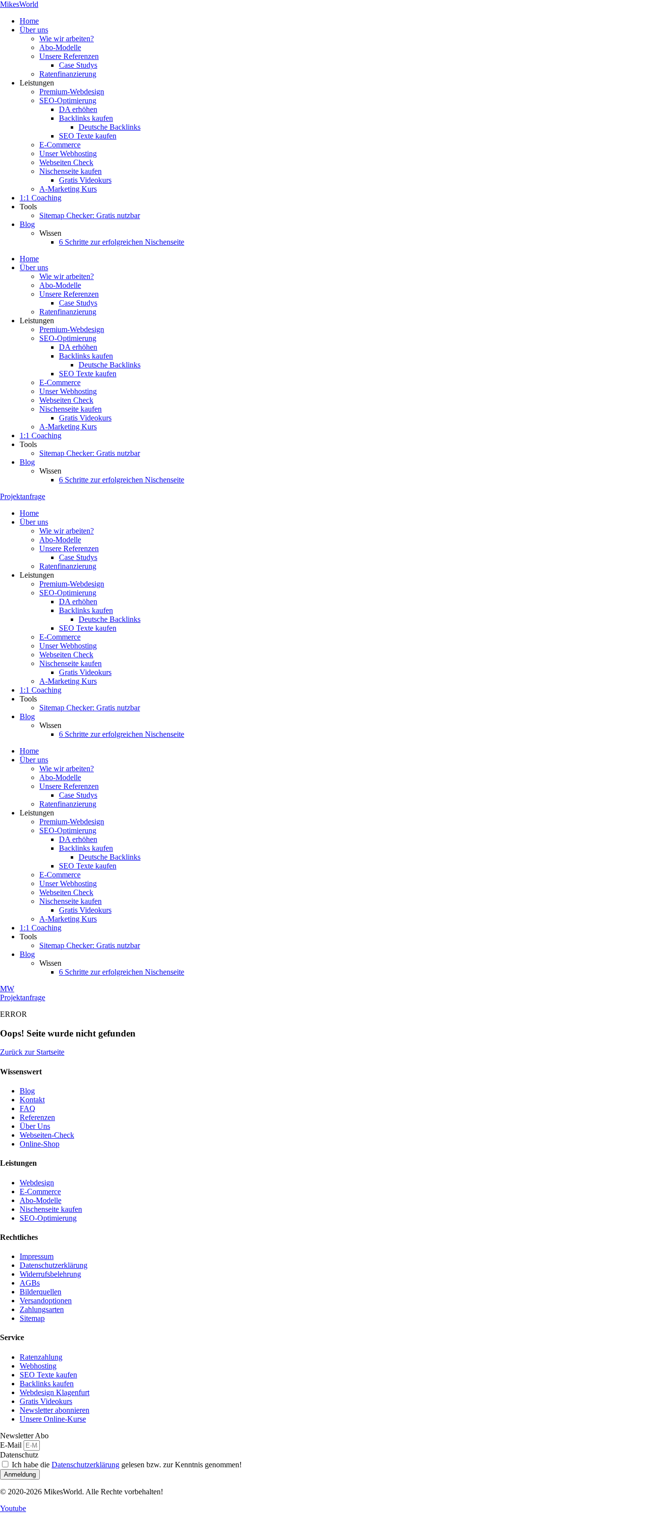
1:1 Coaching (40, 198)
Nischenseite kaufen (70, 171)
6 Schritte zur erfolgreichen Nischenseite (121, 242)
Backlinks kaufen (86, 118)
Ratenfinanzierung (67, 74)
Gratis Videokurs (85, 180)
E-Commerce (60, 144)
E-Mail (12, 1445)
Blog (27, 224)
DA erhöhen (78, 109)
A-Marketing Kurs (68, 189)
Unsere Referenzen (69, 56)
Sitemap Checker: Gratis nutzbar (89, 215)
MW (7, 988)
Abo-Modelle (60, 47)
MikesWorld (19, 4)
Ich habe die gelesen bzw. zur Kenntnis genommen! (127, 1464)
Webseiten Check (66, 162)
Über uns (34, 30)
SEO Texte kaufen (87, 136)
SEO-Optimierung (67, 100)
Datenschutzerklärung (85, 1464)
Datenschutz (19, 1455)
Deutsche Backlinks (109, 127)
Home (29, 21)
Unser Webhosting (68, 153)
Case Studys (78, 65)
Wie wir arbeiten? (66, 38)
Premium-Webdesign (71, 91)
